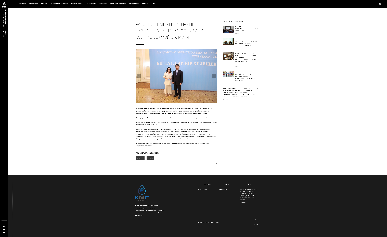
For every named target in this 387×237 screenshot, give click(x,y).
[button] (165, 99)
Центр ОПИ (103, 4)
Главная (22, 4)
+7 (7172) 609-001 (202, 189)
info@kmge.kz (223, 189)
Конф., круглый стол (118, 4)
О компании (33, 4)
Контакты (145, 4)
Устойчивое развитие (59, 4)
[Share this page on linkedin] (150, 158)
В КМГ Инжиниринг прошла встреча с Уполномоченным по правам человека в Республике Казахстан (247, 42)
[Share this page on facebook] (140, 158)
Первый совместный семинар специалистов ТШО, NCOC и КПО (247, 29)
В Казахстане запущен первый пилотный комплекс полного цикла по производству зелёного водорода (247, 76)
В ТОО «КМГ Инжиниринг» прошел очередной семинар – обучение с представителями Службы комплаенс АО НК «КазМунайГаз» (246, 59)
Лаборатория (91, 4)
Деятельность (77, 4)
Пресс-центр (134, 4)
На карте (243, 202)
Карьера (44, 4)
